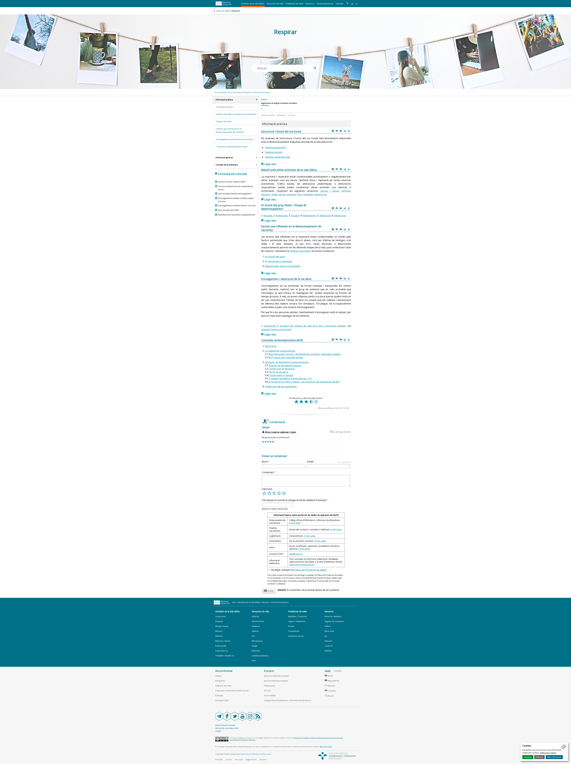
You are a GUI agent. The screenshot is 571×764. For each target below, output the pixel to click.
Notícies (328, 650)
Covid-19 (328, 645)
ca (352, 3)
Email (328, 461)
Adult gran (340, 215)
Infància (255, 616)
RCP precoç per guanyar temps (286, 357)
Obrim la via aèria (278, 372)
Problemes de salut (294, 3)
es (357, 3)
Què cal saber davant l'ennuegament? (235, 193)
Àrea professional (325, 3)
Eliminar (218, 636)
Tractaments (293, 631)
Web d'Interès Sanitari (225, 725)
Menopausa (257, 641)
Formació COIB (221, 700)
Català (327, 670)
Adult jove (325, 215)
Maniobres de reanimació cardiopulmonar (236, 214)
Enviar (268, 590)
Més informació (554, 757)
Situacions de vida (275, 3)
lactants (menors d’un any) (276, 329)
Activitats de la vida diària (252, 3)
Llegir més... (269, 164)
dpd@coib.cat (296, 553)
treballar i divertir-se (314, 194)
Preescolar (282, 215)
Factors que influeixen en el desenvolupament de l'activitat (229, 130)
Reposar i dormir (222, 641)
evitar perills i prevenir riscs (287, 194)
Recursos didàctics (333, 616)
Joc (326, 636)
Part (253, 660)
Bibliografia (281, 115)
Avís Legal (239, 759)
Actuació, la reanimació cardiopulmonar (287, 362)
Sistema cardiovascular (277, 157)
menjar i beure (329, 191)
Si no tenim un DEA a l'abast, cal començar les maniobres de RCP (304, 381)
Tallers (328, 626)
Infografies (220, 680)
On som (267, 690)
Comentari (268, 472)
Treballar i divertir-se (224, 655)
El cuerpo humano (225, 107)
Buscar (329, 695)
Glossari (328, 641)
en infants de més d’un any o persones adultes (318, 326)
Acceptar (528, 757)
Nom (264, 461)
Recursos (310, 3)
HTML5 (218, 731)
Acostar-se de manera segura (285, 365)
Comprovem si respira (281, 375)
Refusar (539, 757)
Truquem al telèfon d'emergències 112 (290, 378)
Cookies (229, 759)
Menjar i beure (222, 626)
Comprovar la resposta (281, 368)
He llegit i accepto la (299, 570)
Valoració (267, 489)
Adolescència (258, 621)
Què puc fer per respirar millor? (232, 181)
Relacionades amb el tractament (282, 266)
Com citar (291, 115)
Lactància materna (260, 655)
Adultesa (256, 626)
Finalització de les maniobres (281, 386)
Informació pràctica (261, 92)
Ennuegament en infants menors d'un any (236, 205)
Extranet (263, 759)
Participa (219, 695)
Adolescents (309, 215)
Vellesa (255, 631)
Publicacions (269, 685)
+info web (295, 523)
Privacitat (219, 759)
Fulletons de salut (223, 685)
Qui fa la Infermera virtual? (276, 680)
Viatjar (255, 645)
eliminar (345, 191)
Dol (253, 636)
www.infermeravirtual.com (301, 564)
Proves (291, 626)
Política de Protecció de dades (310, 569)
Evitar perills (220, 645)
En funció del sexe (275, 256)
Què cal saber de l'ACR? (228, 210)
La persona (220, 616)
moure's (265, 194)
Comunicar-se (221, 650)
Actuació (284, 326)
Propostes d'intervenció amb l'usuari (231, 690)
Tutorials (339, 3)
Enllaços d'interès (267, 115)
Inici (216, 92)
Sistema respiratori (275, 147)
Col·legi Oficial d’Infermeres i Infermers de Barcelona (250, 754)
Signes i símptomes (297, 621)
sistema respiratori (300, 251)
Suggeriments (251, 759)
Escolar (295, 215)
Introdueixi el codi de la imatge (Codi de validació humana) (294, 500)
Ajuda (329, 675)
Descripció (270, 326)
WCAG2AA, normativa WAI (226, 728)
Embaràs (256, 650)
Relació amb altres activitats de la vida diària (237, 114)
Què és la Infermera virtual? (276, 676)
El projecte (269, 670)
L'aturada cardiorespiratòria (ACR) (232, 146)
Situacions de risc (296, 636)
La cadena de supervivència (280, 350)
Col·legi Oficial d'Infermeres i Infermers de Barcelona (287, 700)
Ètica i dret (329, 631)
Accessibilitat (270, 695)
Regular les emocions (334, 621)
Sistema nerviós (274, 152)
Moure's (219, 631)
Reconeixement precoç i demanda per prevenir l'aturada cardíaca (305, 354)
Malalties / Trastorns (297, 616)
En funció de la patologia (278, 261)
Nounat (267, 215)
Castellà (337, 670)
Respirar (247, 92)
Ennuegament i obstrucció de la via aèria (235, 139)
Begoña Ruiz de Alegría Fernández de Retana (279, 103)
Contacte (330, 690)
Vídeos (218, 676)
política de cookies (548, 752)
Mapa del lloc (332, 680)
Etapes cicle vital (224, 121)
